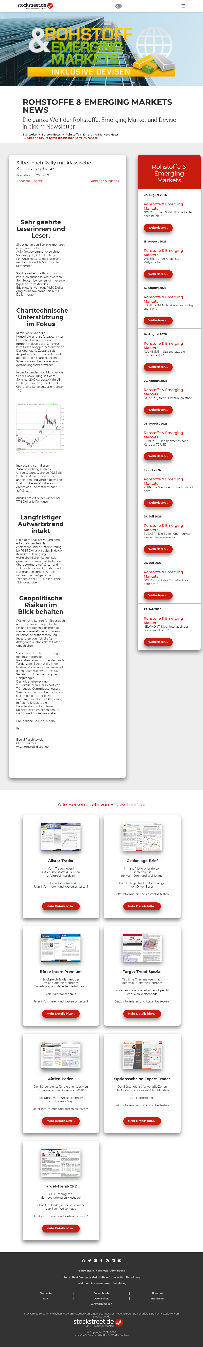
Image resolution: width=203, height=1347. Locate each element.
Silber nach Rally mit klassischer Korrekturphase (62, 138)
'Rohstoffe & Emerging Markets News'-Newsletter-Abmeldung (101, 1277)
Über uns (157, 1293)
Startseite (30, 134)
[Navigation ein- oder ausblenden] (183, 6)
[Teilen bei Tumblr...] (101, 1260)
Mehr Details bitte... (61, 906)
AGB (45, 1298)
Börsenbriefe (101, 1293)
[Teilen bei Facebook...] (83, 1260)
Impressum (157, 1298)
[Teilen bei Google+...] (95, 1260)
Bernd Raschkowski (63, 883)
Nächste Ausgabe (30, 181)
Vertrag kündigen (101, 1303)
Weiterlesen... (158, 227)
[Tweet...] (89, 1260)
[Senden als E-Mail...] (119, 1260)
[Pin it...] (107, 1260)
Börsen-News (51, 134)
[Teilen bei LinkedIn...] (113, 1260)
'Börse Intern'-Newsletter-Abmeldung (101, 1270)
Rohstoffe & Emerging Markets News (92, 134)
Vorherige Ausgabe (103, 181)
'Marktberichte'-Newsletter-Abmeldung (101, 1283)
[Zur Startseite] (37, 6)
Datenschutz (101, 1298)
